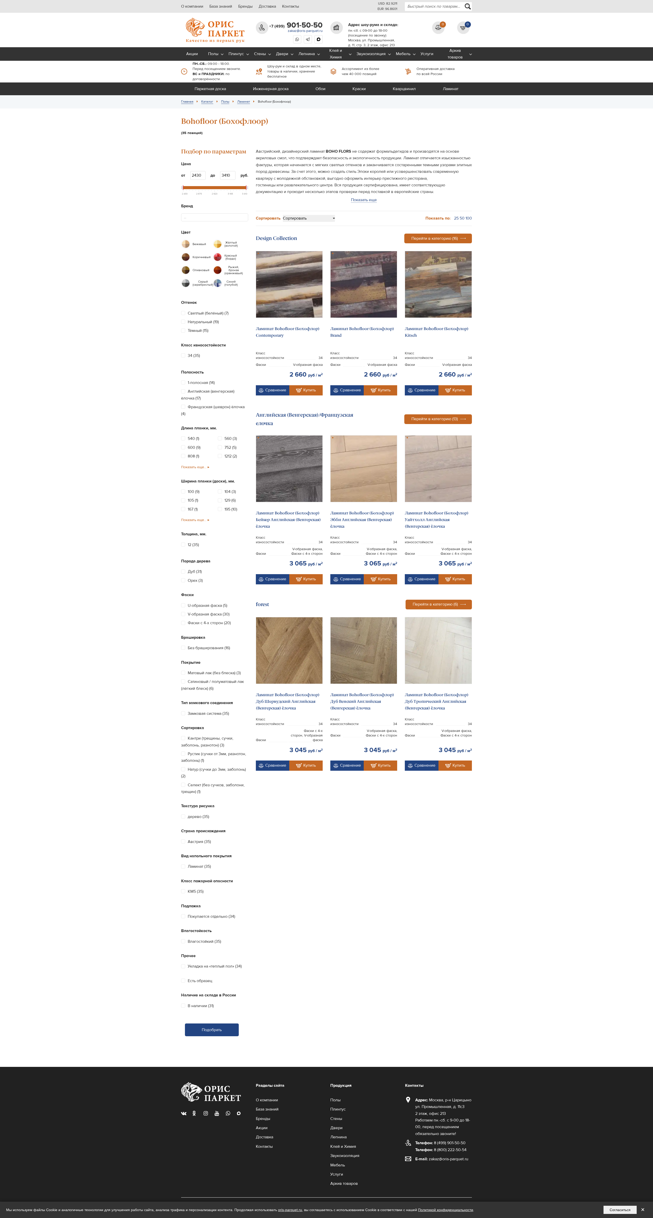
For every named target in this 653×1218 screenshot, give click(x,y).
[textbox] (187, 217)
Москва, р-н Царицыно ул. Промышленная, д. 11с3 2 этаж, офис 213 (443, 1107)
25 (456, 218)
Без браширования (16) (209, 647)
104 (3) (230, 491)
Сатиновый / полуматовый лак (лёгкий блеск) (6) (212, 685)
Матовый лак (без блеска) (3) (214, 673)
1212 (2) (230, 456)
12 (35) (193, 544)
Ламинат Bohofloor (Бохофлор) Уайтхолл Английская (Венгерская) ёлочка (437, 520)
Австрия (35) (199, 841)
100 (469, 218)
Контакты (290, 6)
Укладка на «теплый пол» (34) (215, 966)
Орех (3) (195, 580)
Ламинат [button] (450, 88)
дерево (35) (198, 816)
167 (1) (193, 509)
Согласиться (620, 1210)
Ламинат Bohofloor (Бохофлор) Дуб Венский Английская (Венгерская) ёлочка (362, 701)
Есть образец (200, 980)
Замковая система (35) (208, 713)
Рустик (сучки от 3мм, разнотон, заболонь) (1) (213, 757)
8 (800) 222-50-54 (441, 1149)
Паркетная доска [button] (210, 88)
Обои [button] (320, 88)
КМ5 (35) (196, 891)
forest (262, 604)
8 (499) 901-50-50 (440, 1142)
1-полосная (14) (201, 382)
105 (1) (193, 500)
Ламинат (243, 102)
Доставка (267, 6)
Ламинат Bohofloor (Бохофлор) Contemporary (288, 332)
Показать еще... (193, 467)
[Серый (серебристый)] (185, 283)
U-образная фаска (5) (207, 605)
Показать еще (364, 199)
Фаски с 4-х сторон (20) (209, 622)
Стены (260, 53)
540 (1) (193, 438)
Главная (187, 102)
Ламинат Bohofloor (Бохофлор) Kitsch (437, 332)
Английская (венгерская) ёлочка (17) (207, 395)
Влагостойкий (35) (204, 941)
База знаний (220, 6)
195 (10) (230, 509)
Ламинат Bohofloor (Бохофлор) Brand (362, 332)
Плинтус (236, 53)
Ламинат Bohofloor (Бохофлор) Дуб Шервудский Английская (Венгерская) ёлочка (288, 701)
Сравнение (275, 390)
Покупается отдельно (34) (211, 916)
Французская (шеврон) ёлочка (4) (213, 410)
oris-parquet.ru (290, 1210)
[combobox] (438, 6)
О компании (192, 6)
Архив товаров (455, 54)
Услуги (427, 53)
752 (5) (230, 447)
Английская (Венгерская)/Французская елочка (304, 419)
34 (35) (194, 355)
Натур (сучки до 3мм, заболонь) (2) (213, 773)
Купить (309, 390)
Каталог (207, 102)
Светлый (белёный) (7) (208, 313)
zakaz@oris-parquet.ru (305, 31)
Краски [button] (359, 88)
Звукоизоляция (371, 53)
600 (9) (194, 447)
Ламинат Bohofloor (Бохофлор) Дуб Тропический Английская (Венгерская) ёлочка (437, 701)
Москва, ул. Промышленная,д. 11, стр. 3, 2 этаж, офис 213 (371, 42)
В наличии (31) (201, 1005)
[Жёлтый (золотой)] (217, 244)
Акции (192, 53)
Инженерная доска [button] (270, 88)
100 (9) (193, 491)
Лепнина (306, 53)
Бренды (245, 6)
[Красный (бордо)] (217, 257)
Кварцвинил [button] (404, 88)
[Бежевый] (185, 244)
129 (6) (230, 500)
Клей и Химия (335, 54)
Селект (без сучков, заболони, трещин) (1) (213, 788)
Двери (282, 53)
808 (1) (193, 456)
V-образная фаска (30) (209, 614)
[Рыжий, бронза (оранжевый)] (217, 270)
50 (462, 218)
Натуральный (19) (203, 321)
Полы (213, 53)
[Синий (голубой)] (217, 283)
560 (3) (230, 438)
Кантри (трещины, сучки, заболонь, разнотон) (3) (207, 741)
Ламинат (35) (199, 866)
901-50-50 (296, 25)
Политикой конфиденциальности (445, 1210)
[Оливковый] (185, 270)
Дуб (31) (195, 571)
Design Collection (276, 238)
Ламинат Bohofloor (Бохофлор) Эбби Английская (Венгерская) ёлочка (362, 520)
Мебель (403, 53)
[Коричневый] (185, 257)
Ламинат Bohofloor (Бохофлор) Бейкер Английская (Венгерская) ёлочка (288, 520)
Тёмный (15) (198, 330)
